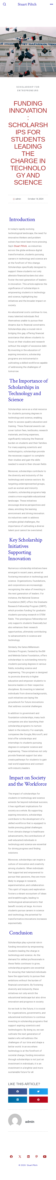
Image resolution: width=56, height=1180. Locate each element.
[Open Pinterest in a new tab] (36, 1156)
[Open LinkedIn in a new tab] (28, 1156)
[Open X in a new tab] (20, 1156)
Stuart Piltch (20, 246)
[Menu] (51, 4)
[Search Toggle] (4, 4)
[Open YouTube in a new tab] (45, 1156)
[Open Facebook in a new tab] (11, 1156)
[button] (17, 1091)
